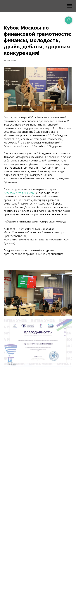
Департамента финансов (19, 192)
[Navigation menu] (69, 6)
